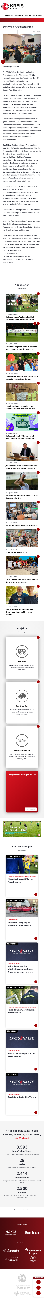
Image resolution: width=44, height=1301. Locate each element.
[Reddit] (20, 32)
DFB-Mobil (22, 661)
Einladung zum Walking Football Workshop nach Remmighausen (20, 318)
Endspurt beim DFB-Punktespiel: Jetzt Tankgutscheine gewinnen (20, 437)
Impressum (17, 1210)
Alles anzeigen (22, 288)
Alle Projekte (31, 809)
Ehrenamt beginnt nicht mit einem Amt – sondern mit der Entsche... (21, 347)
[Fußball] (38, 1282)
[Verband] (38, 1293)
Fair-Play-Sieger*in (22, 750)
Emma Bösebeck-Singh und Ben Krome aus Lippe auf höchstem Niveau (19, 612)
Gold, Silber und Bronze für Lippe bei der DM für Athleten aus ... (22, 580)
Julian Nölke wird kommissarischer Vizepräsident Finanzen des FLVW (21, 466)
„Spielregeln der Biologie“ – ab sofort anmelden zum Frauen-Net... (21, 407)
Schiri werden (22, 706)
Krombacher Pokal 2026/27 (17, 552)
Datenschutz (26, 1210)
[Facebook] (9, 32)
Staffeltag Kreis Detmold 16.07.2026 (22, 525)
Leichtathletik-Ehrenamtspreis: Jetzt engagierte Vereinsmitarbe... (22, 377)
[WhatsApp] (4, 32)
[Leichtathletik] (38, 1288)
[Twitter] (14, 32)
